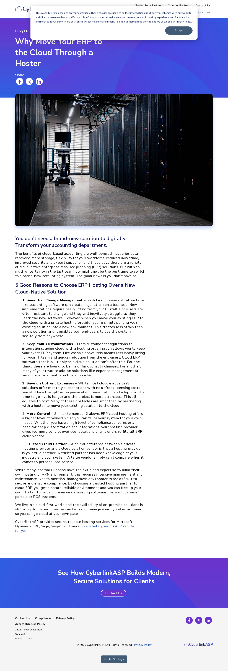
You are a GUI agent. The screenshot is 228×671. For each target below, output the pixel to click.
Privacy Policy (65, 618)
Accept (179, 30)
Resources (203, 12)
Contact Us (203, 6)
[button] (113, 593)
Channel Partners (179, 6)
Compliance (43, 618)
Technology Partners (149, 6)
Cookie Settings (114, 659)
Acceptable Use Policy (30, 624)
